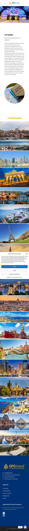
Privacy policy (5, 488)
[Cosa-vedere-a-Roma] (14, 303)
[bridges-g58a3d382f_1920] (14, 196)
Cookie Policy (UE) (6, 490)
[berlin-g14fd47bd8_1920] (14, 177)
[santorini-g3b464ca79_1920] (14, 214)
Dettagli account (6, 495)
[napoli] (14, 317)
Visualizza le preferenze (14, 274)
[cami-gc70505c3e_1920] (14, 131)
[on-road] (14, 450)
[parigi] (14, 422)
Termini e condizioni (7, 493)
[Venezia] (14, 349)
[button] (27, 254)
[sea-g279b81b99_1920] (14, 146)
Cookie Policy (9, 277)
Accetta (14, 266)
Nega (14, 270)
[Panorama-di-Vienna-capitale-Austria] (14, 287)
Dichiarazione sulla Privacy (17, 277)
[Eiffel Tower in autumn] (14, 233)
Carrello (4, 498)
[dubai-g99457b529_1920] (14, 159)
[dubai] (14, 368)
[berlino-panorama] (14, 437)
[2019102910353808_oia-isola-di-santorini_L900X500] (14, 405)
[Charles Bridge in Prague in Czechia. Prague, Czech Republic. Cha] (14, 387)
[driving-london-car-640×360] (14, 331)
